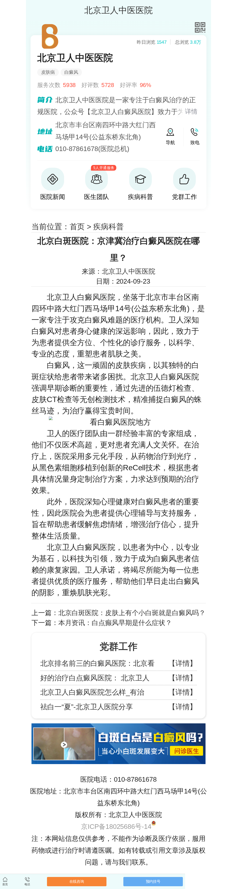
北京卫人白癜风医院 (81, 297)
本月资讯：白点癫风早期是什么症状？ (115, 622)
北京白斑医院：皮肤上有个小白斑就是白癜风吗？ (132, 612)
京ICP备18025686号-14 (116, 826)
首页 (77, 226)
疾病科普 (108, 226)
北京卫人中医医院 (128, 271)
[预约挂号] (118, 725)
